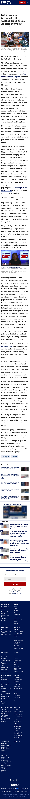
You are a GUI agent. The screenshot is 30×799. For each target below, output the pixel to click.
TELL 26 (3, 610)
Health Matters (18, 637)
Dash (15, 664)
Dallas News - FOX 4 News (6, 632)
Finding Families (18, 635)
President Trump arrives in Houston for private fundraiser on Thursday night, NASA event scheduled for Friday (10, 476)
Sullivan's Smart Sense (18, 620)
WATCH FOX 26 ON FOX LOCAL (18, 715)
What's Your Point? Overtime (6, 690)
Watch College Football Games (5, 748)
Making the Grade (18, 631)
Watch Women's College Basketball (6, 764)
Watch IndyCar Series (5, 757)
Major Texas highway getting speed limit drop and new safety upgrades (19, 550)
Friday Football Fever (17, 668)
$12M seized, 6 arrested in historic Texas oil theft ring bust (10, 489)
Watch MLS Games (4, 771)
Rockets (16, 658)
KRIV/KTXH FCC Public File (18, 732)
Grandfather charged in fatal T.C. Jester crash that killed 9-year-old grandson (19, 526)
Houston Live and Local (5, 699)
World (15, 612)
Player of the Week (19, 671)
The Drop (3, 709)
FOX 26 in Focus (18, 685)
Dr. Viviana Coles (18, 633)
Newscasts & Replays (4, 612)
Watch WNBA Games (4, 767)
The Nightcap (4, 681)
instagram (16, 780)
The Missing (17, 697)
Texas (15, 608)
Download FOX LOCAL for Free (12, 504)
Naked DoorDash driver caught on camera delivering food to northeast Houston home (10, 469)
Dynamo (16, 662)
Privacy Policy (16, 591)
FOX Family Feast (18, 648)
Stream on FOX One (5, 742)
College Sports (17, 660)
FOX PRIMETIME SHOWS (5, 719)
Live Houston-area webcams (6, 657)
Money (15, 616)
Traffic (3, 665)
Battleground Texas (4, 702)
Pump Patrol (4, 669)
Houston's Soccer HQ (18, 699)
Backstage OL (5, 713)
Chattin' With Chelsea (4, 685)
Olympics (12, 27)
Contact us (16, 709)
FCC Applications (18, 737)
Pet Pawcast (17, 695)
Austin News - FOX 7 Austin (6, 635)
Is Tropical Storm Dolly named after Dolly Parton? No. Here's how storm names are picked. (10, 497)
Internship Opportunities (17, 725)
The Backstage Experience (5, 715)
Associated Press (5, 27)
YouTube (3, 618)
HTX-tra (17, 741)
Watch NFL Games (6, 745)
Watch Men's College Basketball (6, 761)
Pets (15, 639)
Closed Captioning (18, 735)
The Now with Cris (6, 711)
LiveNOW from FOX (5, 615)
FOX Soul (3, 620)
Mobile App (17, 728)
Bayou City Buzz (5, 696)
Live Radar (4, 655)
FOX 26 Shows (6, 675)
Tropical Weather (5, 660)
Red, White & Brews (17, 682)
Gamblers (16, 666)
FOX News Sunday (18, 618)
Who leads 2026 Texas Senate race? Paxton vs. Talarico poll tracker (10, 482)
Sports (14, 457)
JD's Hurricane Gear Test (5, 662)
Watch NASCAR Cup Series (5, 754)
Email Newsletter (18, 720)
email (19, 780)
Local (15, 606)
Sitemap (16, 623)
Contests (3, 721)
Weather (4, 653)
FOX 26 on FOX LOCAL (5, 607)
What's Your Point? (6, 688)
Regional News (4, 628)
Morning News (17, 628)
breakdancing (6, 346)
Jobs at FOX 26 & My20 (18, 722)
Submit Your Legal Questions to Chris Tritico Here (18, 642)
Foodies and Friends (17, 692)
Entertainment (6, 707)
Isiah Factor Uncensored (4, 678)
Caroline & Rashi (18, 679)
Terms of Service (16, 593)
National (16, 610)
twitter (13, 780)
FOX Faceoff (17, 686)
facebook (10, 780)
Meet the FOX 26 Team (18, 712)
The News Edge (5, 683)
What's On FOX (18, 718)
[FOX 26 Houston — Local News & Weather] (6, 2)
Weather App (4, 667)
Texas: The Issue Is (5, 694)
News (16, 604)
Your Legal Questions (16, 646)
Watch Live (22, 2)
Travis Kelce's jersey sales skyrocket (10, 267)
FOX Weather (4, 671)
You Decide (17, 614)
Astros (15, 655)
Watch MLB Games (4, 751)
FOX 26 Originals (17, 676)
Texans (16, 657)
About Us (17, 707)
